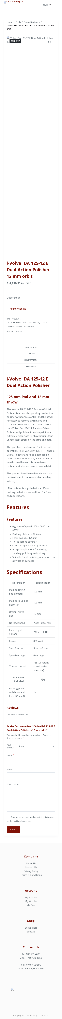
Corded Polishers (29, 322)
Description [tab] (31, 347)
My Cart (31, 905)
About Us (31, 863)
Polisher (18, 326)
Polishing (29, 326)
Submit (13, 829)
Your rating (10, 746)
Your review (13, 784)
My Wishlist (31, 901)
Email (10, 769)
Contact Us (31, 867)
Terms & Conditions (31, 875)
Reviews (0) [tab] (31, 366)
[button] (16, 309)
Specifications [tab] (30, 360)
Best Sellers (31, 927)
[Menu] (57, 5)
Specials (31, 931)
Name (10, 754)
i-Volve (18, 331)
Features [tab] (31, 353)
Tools (44, 322)
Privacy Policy (31, 871)
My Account (31, 897)
